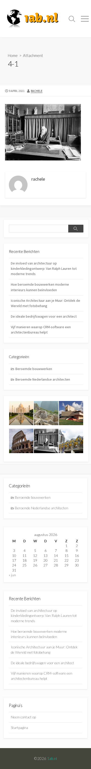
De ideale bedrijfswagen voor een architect (44, 316)
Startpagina (19, 727)
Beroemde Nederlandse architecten (42, 379)
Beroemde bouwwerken (33, 368)
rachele (36, 91)
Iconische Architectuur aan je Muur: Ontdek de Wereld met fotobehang (45, 303)
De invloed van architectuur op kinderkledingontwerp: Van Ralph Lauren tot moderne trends (44, 268)
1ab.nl (52, 758)
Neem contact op (23, 717)
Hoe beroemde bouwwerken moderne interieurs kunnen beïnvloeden (40, 287)
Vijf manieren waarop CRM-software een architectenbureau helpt (41, 330)
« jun (12, 575)
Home (13, 55)
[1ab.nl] (33, 19)
